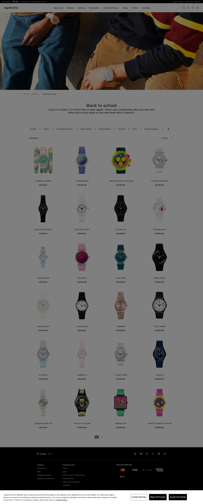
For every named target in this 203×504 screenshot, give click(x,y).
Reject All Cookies (157, 497)
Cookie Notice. (62, 500)
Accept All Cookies (178, 497)
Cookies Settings (139, 497)
